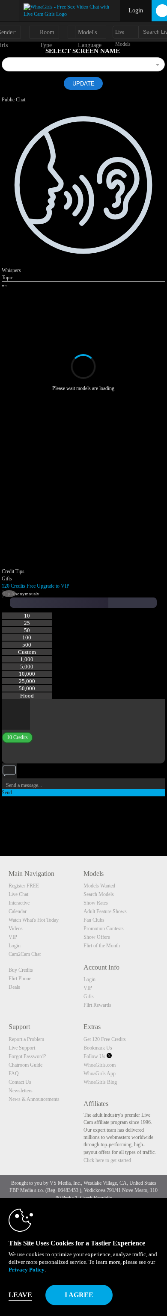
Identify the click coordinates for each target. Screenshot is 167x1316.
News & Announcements (34, 1099)
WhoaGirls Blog (100, 1082)
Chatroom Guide (25, 1065)
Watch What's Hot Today (34, 920)
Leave (20, 1294)
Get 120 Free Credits (105, 1039)
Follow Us (95, 1056)
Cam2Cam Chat (25, 954)
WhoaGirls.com (100, 1065)
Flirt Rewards (97, 1005)
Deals (14, 987)
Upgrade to (53, 586)
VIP (13, 937)
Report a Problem (26, 1039)
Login (135, 10)
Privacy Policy (27, 1269)
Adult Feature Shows (105, 911)
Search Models (99, 894)
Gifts (89, 997)
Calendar (18, 911)
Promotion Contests (104, 929)
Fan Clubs (94, 920)
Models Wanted (99, 886)
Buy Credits (21, 970)
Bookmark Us (98, 1048)
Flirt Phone (20, 979)
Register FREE (24, 886)
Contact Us (20, 1082)
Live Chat (18, 894)
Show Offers (97, 937)
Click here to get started (107, 1160)
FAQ (14, 1073)
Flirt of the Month (102, 946)
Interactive (19, 903)
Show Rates (96, 903)
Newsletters (21, 1091)
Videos (16, 929)
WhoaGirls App (100, 1073)
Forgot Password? (27, 1056)
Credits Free (19, 586)
